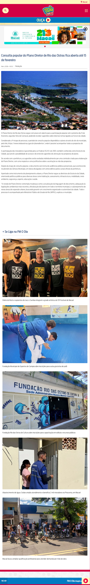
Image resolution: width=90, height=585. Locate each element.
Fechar (86, 29)
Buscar (5, 10)
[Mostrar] (45, 46)
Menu (86, 11)
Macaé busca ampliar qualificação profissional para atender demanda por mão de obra (34, 559)
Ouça (41, 20)
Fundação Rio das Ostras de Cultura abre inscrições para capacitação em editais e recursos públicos (38, 433)
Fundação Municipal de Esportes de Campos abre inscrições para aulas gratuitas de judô (34, 366)
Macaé (84, 2)
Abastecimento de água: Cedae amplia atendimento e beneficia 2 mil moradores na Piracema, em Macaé (41, 492)
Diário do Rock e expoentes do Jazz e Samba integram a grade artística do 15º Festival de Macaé (38, 300)
